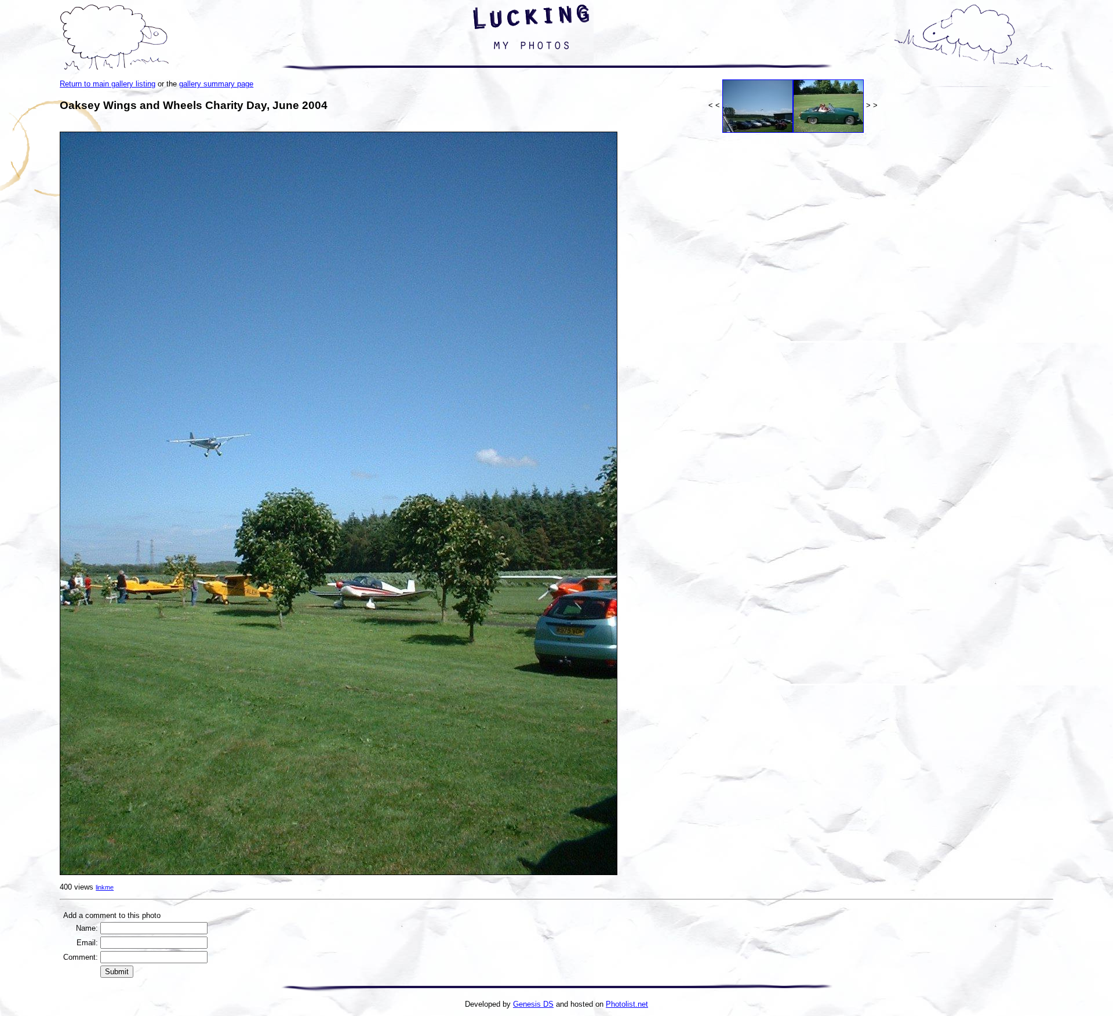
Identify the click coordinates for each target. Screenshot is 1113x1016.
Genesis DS (533, 1004)
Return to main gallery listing (107, 83)
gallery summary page (216, 83)
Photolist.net (627, 1004)
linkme (105, 887)
